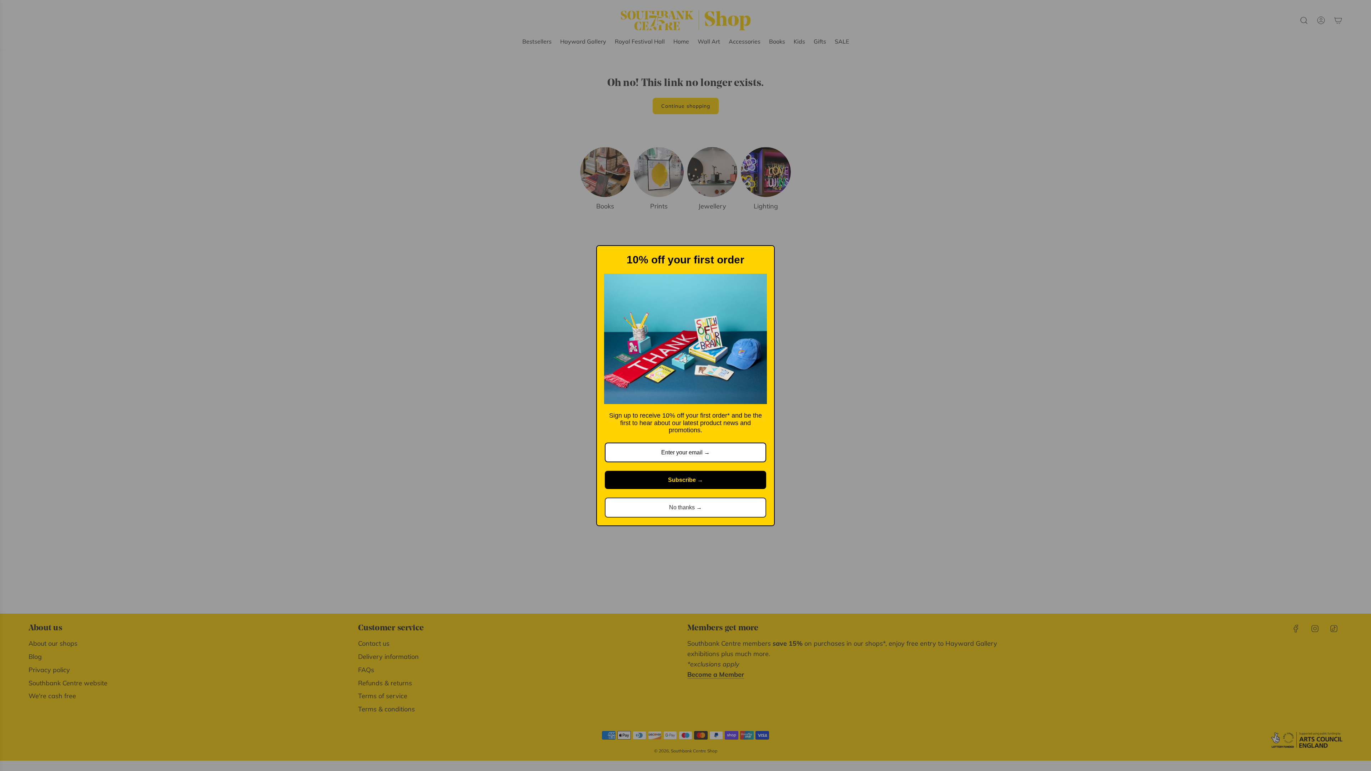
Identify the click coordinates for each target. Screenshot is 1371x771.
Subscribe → (685, 480)
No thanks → (685, 507)
